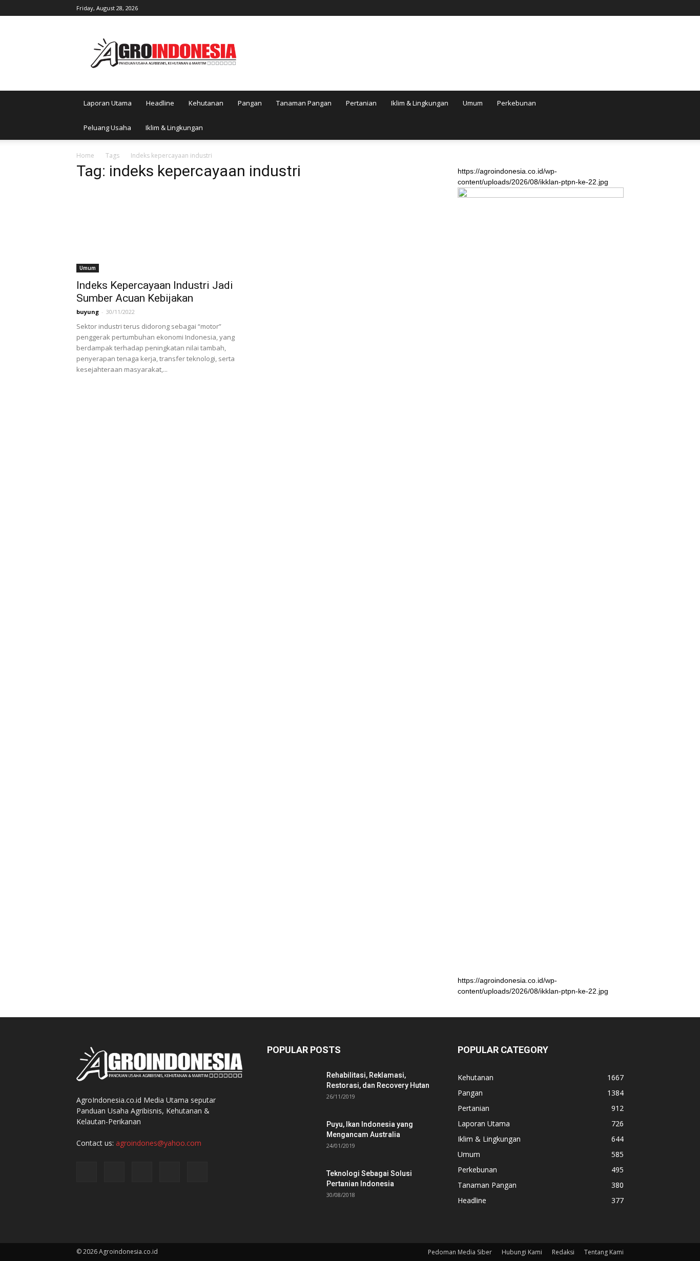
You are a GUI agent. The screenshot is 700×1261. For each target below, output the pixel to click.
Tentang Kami (604, 1252)
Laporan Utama (108, 103)
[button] (611, 115)
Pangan (250, 103)
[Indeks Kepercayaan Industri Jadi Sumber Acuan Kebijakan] (159, 231)
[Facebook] (548, 7)
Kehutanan (206, 103)
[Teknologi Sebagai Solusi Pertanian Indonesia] (292, 1186)
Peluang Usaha (107, 127)
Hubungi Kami (522, 1252)
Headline (160, 103)
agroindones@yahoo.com (158, 1143)
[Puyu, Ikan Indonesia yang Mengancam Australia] (292, 1137)
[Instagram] (565, 7)
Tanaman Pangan (304, 103)
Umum (473, 103)
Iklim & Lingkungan (419, 103)
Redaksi (563, 1252)
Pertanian (361, 103)
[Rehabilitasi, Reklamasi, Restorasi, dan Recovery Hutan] (292, 1088)
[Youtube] (616, 7)
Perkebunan (516, 103)
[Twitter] (582, 7)
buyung (87, 312)
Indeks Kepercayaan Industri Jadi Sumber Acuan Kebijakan (154, 291)
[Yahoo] (599, 7)
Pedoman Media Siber (460, 1252)
